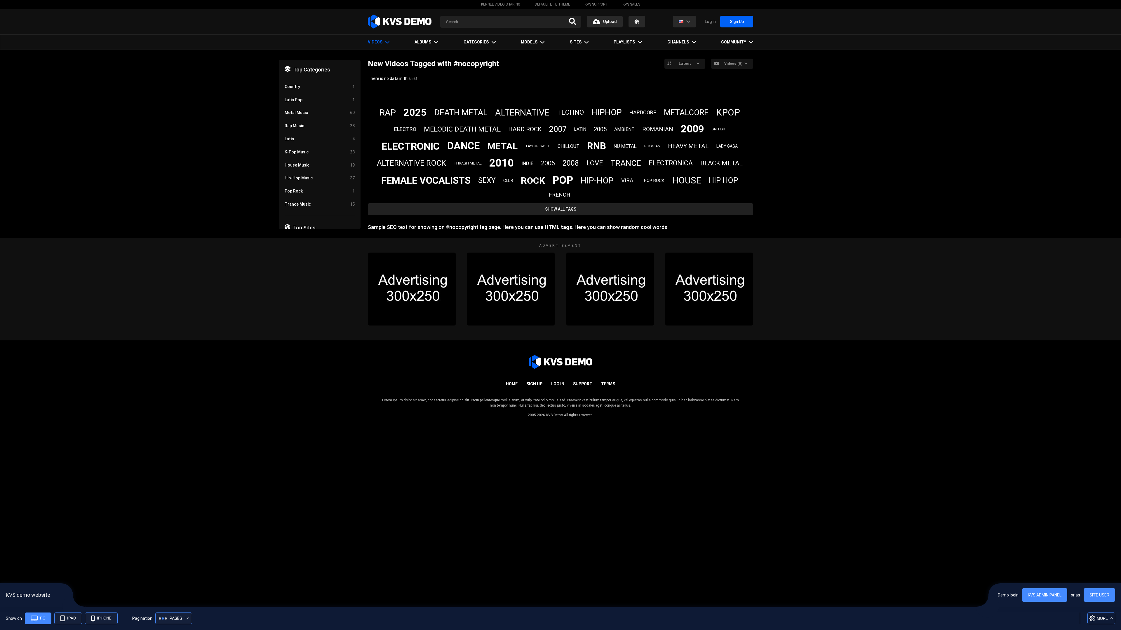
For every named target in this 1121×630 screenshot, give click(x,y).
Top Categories (311, 69)
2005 (600, 129)
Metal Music (320, 112)
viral (628, 180)
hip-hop (597, 181)
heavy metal (688, 146)
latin (580, 129)
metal (502, 146)
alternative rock (411, 163)
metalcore (686, 112)
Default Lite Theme (552, 4)
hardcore (642, 112)
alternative (522, 112)
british (718, 129)
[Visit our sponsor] (412, 289)
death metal (461, 112)
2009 (692, 129)
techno (570, 112)
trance (625, 163)
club (508, 180)
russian (652, 146)
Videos (375, 42)
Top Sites (304, 228)
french (559, 194)
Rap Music (320, 125)
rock (533, 180)
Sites (576, 42)
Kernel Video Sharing (500, 4)
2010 (501, 163)
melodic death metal (462, 129)
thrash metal (468, 163)
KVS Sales (631, 4)
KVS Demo (554, 415)
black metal (721, 163)
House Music (320, 165)
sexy (487, 180)
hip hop (723, 180)
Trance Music (320, 204)
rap (388, 112)
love (594, 163)
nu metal (625, 146)
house (686, 180)
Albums (423, 42)
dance (463, 146)
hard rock (525, 129)
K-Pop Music (320, 152)
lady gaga (727, 146)
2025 (415, 112)
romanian (657, 129)
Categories (476, 42)
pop (563, 180)
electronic (411, 146)
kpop (728, 112)
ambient (624, 129)
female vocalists (426, 180)
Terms (608, 384)
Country (320, 86)
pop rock (654, 180)
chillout (568, 146)
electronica (671, 163)
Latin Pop (320, 99)
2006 (548, 163)
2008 (571, 163)
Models (529, 42)
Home (512, 384)
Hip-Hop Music (320, 178)
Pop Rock (320, 191)
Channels (678, 42)
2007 (558, 129)
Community (733, 42)
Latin (320, 138)
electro (405, 129)
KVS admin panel (1044, 595)
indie (527, 163)
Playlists (624, 42)
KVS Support (596, 4)
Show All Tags (560, 209)
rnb (596, 146)
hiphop (606, 112)
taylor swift (537, 146)
